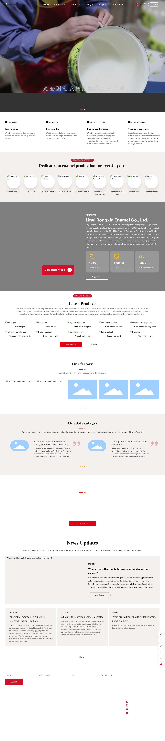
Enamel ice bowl (82, 191)
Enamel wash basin (65, 191)
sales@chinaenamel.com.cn (122, 512)
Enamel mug (134, 191)
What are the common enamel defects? (82, 616)
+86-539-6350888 (37, 512)
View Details (99, 595)
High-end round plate (82, 326)
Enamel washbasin (48, 191)
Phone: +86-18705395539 (138, 705)
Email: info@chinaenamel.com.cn (141, 709)
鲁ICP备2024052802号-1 (83, 737)
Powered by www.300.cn (128, 737)
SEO (117, 737)
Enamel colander (151, 191)
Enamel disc (31, 191)
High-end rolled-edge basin (145, 326)
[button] (81, 109)
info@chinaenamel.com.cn (81, 512)
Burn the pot (20, 326)
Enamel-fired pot (13, 191)
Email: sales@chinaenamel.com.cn (141, 713)
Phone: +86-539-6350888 (138, 702)
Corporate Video (55, 270)
